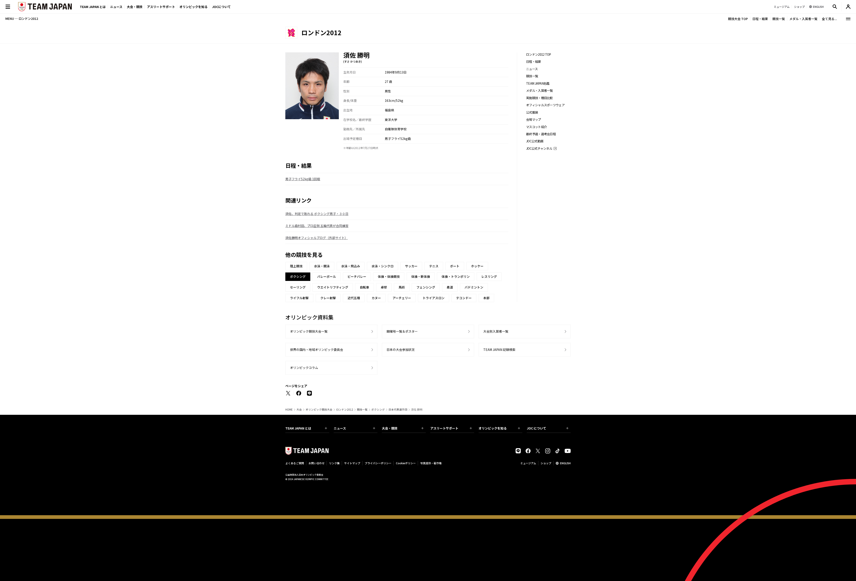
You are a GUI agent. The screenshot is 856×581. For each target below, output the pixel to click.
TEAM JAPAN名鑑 (537, 83)
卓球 (384, 287)
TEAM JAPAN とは (298, 428)
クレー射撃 (328, 298)
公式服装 (532, 112)
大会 (299, 409)
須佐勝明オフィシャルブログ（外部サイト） (316, 237)
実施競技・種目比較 (539, 98)
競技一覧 (778, 18)
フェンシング (425, 287)
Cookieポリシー (406, 463)
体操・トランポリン (456, 276)
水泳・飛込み (350, 266)
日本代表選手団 (398, 409)
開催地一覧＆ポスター (402, 331)
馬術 (402, 287)
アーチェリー (402, 298)
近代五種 (354, 298)
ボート (454, 266)
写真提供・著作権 (431, 463)
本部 (486, 298)
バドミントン (474, 287)
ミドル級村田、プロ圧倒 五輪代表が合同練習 (316, 225)
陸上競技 (296, 266)
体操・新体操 (420, 276)
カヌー (376, 298)
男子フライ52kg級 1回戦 (302, 179)
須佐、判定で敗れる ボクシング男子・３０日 (316, 213)
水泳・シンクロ (382, 266)
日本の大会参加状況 (401, 349)
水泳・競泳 (322, 266)
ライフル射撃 (299, 298)
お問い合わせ (317, 463)
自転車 (364, 287)
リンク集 (334, 463)
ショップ (546, 463)
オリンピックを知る (193, 6)
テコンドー (464, 298)
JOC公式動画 (534, 141)
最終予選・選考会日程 (541, 134)
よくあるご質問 (294, 463)
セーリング (298, 287)
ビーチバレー (357, 276)
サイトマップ (352, 463)
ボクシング (378, 409)
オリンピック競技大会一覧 (308, 331)
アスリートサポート (161, 6)
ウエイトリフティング (332, 287)
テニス (433, 266)
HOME (289, 409)
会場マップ (533, 119)
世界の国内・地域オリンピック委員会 (316, 349)
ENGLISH (565, 463)
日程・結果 (760, 18)
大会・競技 (389, 428)
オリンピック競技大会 (319, 409)
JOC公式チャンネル (539, 148)
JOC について (536, 428)
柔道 (450, 287)
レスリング (489, 276)
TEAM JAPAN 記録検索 (499, 349)
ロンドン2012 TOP (538, 54)
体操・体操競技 (389, 276)
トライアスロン (433, 298)
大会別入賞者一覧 (495, 331)
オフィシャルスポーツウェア (545, 105)
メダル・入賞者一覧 (803, 18)
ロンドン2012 (344, 409)
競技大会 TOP (738, 18)
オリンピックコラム (304, 367)
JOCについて (221, 6)
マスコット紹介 (536, 127)
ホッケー (477, 266)
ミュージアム (528, 463)
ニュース (116, 6)
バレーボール (326, 276)
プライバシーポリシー (378, 463)
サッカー (411, 266)
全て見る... (829, 18)
